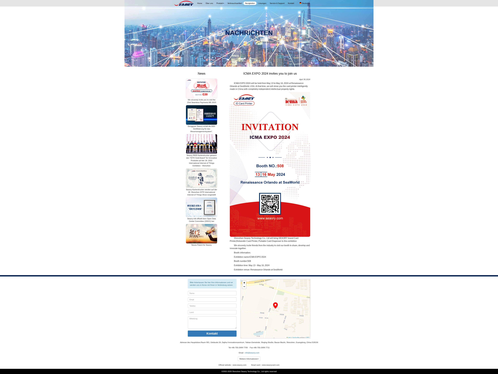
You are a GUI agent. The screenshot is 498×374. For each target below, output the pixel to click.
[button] (275, 305)
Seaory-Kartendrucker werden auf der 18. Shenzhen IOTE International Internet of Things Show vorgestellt (201, 192)
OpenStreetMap (296, 337)
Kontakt (291, 3)
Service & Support (277, 3)
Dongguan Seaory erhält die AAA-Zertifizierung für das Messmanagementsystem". (201, 128)
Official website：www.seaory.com (232, 365)
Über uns (209, 3)
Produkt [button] (219, 3)
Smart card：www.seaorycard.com (265, 365)
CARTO (307, 337)
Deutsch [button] (305, 3)
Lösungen (262, 3)
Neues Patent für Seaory (201, 245)
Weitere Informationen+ (249, 359)
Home (199, 3)
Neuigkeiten (250, 3)
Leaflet (289, 337)
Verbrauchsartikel (234, 3)
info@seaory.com (252, 353)
